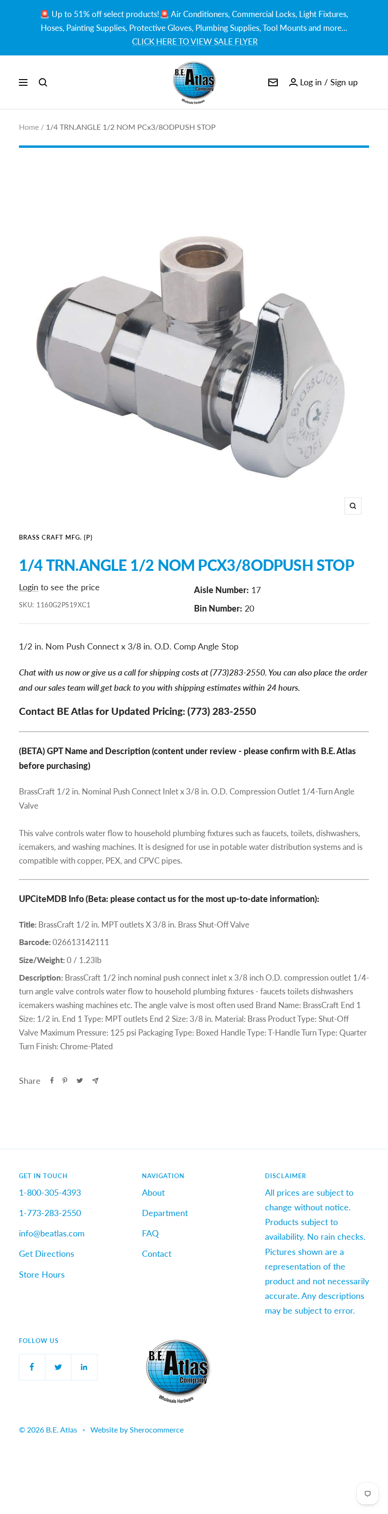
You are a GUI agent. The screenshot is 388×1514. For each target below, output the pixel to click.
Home (29, 126)
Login (28, 587)
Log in (311, 82)
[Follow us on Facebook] (32, 1367)
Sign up (344, 82)
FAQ (150, 1233)
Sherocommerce (157, 1429)
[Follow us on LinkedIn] (84, 1367)
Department (165, 1213)
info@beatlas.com (52, 1233)
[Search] (43, 82)
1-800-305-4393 (50, 1192)
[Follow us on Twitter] (58, 1367)
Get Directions (46, 1253)
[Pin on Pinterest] (64, 1080)
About (153, 1192)
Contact (156, 1253)
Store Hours (42, 1274)
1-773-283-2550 (50, 1213)
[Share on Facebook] (52, 1080)
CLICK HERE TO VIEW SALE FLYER (195, 41)
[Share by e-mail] (95, 1081)
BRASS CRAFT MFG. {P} (56, 537)
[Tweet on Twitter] (80, 1080)
